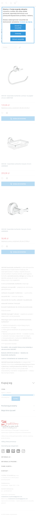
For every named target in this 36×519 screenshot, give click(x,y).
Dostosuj (18, 34)
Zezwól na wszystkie (18, 27)
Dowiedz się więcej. (25, 22)
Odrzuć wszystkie (18, 39)
